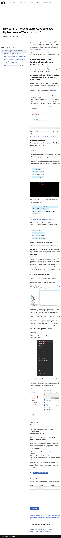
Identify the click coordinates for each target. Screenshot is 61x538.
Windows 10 (22, 2)
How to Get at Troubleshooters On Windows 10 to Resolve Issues (46, 136)
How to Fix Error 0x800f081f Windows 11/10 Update (41, 529)
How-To (31, 2)
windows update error (43, 472)
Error (38, 2)
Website (52, 485)
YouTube (3, 41)
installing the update (34, 49)
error (35, 472)
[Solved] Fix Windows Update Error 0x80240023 (40, 531)
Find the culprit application (12, 62)
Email (41, 485)
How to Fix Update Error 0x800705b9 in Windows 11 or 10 (42, 532)
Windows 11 (12, 2)
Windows (17, 36)
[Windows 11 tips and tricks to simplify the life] (3, 2)
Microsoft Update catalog (55, 451)
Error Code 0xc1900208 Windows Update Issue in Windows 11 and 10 (12, 51)
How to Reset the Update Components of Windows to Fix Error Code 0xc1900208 (15, 57)
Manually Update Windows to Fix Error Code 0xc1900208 (13, 66)
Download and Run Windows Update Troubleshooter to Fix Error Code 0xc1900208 (14, 54)
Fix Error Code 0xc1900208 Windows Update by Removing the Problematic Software (14, 60)
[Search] (59, 2)
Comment (32, 490)
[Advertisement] (30, 18)
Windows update (47, 2)
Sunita (5, 36)
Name (31, 485)
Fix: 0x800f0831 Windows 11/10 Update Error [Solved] (41, 528)
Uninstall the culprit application (12, 64)
